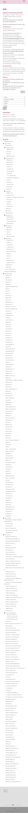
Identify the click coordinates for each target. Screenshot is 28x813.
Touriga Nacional (9, 491)
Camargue (9, 168)
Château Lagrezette (10, 599)
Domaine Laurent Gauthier (12, 659)
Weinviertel (9, 223)
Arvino (7, 293)
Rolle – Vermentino (10, 449)
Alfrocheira (8, 279)
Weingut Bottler (9, 761)
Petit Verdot (8, 420)
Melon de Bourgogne (10, 389)
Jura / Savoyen (10, 175)
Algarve (8, 229)
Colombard (8, 328)
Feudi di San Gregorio (11, 672)
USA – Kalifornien (9, 269)
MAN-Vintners (9, 701)
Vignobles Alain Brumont (11, 748)
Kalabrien (9, 192)
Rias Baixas (9, 249)
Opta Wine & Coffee (10, 721)
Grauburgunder (9, 351)
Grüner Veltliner (9, 364)
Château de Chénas (10, 576)
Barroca (7, 300)
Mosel (8, 151)
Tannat (7, 480)
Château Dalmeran (10, 573)
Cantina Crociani (9, 552)
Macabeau (8, 371)
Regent (7, 442)
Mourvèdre (8, 395)
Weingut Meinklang (10, 774)
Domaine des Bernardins (11, 641)
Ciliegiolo (8, 322)
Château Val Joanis (10, 606)
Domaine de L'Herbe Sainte (12, 634)
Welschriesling (9, 509)
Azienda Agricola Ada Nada (12, 538)
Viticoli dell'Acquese (10, 754)
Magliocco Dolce (9, 375)
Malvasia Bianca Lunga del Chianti (13, 380)
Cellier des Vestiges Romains (12, 561)
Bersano (7, 545)
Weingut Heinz (9, 770)
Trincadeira (8, 495)
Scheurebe (8, 466)
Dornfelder (8, 337)
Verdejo (7, 500)
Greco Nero (8, 355)
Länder (6, 143)
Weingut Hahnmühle (10, 768)
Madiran (8, 182)
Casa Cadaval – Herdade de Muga (13, 556)
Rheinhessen (10, 156)
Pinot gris (8, 429)
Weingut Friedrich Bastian (11, 763)
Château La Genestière (11, 595)
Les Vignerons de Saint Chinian (13, 694)
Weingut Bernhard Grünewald (12, 757)
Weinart (6, 518)
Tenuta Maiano (9, 737)
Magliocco (8, 373)
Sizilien (8, 204)
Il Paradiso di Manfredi (11, 683)
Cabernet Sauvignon (10, 308)
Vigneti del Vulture (10, 746)
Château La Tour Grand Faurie (13, 597)
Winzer (6, 534)
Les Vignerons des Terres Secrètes (14, 697)
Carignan (8, 313)
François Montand (10, 679)
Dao (8, 232)
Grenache (8, 357)
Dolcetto (7, 335)
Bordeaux (9, 162)
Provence (9, 184)
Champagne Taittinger (11, 565)
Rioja (8, 253)
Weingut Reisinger (10, 777)
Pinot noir (8, 431)
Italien (7, 191)
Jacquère (8, 366)
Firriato (7, 677)
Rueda (8, 255)
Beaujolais (9, 160)
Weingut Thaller (9, 779)
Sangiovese (8, 458)
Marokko (8, 210)
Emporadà (9, 244)
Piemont (8, 199)
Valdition (7, 741)
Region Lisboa (10, 236)
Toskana (8, 206)
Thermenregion (10, 221)
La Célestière (9, 688)
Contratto (8, 621)
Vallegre (7, 743)
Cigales (8, 242)
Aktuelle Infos (21, 123)
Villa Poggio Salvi (9, 750)
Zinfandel (8, 513)
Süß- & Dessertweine (10, 530)
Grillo (7, 362)
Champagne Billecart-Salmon (12, 563)
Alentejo (8, 227)
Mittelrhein (9, 149)
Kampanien (9, 195)
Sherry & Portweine (10, 528)
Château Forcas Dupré (11, 590)
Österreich (8, 215)
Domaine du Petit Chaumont (12, 650)
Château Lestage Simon (11, 601)
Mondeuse (8, 393)
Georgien (8, 189)
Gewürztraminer (9, 348)
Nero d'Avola (8, 411)
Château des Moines (10, 588)
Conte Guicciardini (10, 613)
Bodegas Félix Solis (10, 547)
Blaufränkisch (9, 302)
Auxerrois (8, 295)
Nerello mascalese (10, 409)
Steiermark (9, 219)
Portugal (7, 225)
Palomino (8, 415)
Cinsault (7, 324)
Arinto (7, 288)
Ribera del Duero (10, 251)
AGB (4, 790)
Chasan (7, 317)
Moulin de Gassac (10, 714)
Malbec (7, 377)
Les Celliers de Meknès (11, 692)
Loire (8, 180)
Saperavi (8, 460)
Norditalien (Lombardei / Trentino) (14, 197)
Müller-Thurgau (9, 397)
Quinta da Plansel (10, 726)
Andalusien (9, 240)
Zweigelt (7, 515)
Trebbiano (8, 493)
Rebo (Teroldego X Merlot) (12, 440)
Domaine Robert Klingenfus (12, 665)
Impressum (6, 789)
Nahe (8, 153)
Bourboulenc (8, 304)
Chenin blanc (9, 320)
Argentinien (8, 145)
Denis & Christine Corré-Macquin (13, 623)
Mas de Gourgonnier (10, 705)
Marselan (8, 386)
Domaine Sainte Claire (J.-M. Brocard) (14, 668)
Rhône (8, 186)
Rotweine (8, 526)
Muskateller (8, 402)
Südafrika (8, 264)
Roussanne (8, 455)
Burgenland (9, 216)
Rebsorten (7, 273)
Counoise (8, 333)
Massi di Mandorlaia (11, 619)
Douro (8, 234)
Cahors (8, 166)
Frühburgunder (9, 344)
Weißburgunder (9, 507)
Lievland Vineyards (10, 699)
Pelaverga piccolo (10, 417)
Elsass (8, 173)
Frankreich (8, 158)
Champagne (9, 171)
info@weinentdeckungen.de (10, 135)
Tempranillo (8, 482)
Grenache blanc (9, 360)
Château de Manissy (10, 586)
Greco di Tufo (9, 353)
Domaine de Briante (10, 632)
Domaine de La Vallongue (11, 637)
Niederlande (8, 212)
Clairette (7, 326)
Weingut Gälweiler (10, 766)
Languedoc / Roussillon (12, 177)
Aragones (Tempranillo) (11, 286)
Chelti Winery (9, 608)
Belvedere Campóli (11, 614)
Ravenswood (8, 730)
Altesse (7, 284)
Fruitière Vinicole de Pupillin (12, 681)
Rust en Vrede (9, 732)
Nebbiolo (8, 404)
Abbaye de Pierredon (10, 536)
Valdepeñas (9, 260)
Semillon (7, 469)
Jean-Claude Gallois (10, 685)
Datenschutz (6, 791)
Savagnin (8, 464)
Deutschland (8, 147)
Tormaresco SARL (10, 739)
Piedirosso (8, 424)
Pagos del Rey (9, 723)
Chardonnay (8, 315)
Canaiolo (8, 311)
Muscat (7, 400)
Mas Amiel (8, 703)
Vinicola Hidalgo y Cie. (11, 752)
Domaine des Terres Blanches (12, 645)
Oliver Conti (8, 719)
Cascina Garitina (9, 558)
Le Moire (8, 690)
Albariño (7, 277)
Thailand (8, 267)
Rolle (7, 446)
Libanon (7, 208)
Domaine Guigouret (10, 652)
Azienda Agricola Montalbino (12, 541)
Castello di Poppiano (11, 617)
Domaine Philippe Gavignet (12, 663)
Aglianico (8, 275)
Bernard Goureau (10, 543)
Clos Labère (8, 610)
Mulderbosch (8, 717)
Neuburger (8, 413)
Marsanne (8, 384)
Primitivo (7, 435)
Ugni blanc (8, 498)
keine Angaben (9, 369)
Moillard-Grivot (9, 710)
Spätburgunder (9, 475)
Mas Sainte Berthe (10, 708)
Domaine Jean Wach (10, 654)
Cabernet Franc (9, 306)
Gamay (7, 346)
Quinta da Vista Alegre (10, 271)
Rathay (7, 437)
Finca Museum (9, 674)
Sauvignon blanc (9, 462)
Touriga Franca (9, 489)
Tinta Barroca (9, 484)
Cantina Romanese (10, 554)
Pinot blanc (8, 426)
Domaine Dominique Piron (12, 648)
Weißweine (8, 532)
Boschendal (8, 550)
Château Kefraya (9, 593)
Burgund (9, 164)
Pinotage (8, 433)
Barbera (7, 297)
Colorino (7, 331)
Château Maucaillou (10, 604)
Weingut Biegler (9, 759)
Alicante (7, 282)
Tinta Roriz (8, 486)
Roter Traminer (9, 451)
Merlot (7, 391)
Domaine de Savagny (10, 639)
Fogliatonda (8, 342)
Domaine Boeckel (10, 628)
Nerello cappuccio (10, 406)
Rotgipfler (8, 453)
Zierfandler (8, 511)
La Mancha (9, 247)
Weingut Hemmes (10, 772)
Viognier (7, 504)
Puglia (8, 201)
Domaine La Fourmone (11, 657)
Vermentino (8, 502)
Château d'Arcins (9, 571)
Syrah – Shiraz (9, 478)
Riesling (7, 444)
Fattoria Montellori (10, 670)
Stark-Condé (8, 734)
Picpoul (7, 422)
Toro (8, 258)
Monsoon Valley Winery (11, 712)
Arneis (7, 291)
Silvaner (7, 473)
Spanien (7, 238)
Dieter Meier (8, 625)
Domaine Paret (9, 661)
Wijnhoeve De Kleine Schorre (12, 781)
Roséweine (8, 523)
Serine (7, 471)
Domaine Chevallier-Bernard (12, 630)
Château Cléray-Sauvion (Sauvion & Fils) (15, 567)
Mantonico (8, 382)
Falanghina (8, 340)
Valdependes (10, 262)
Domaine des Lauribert (11, 643)
